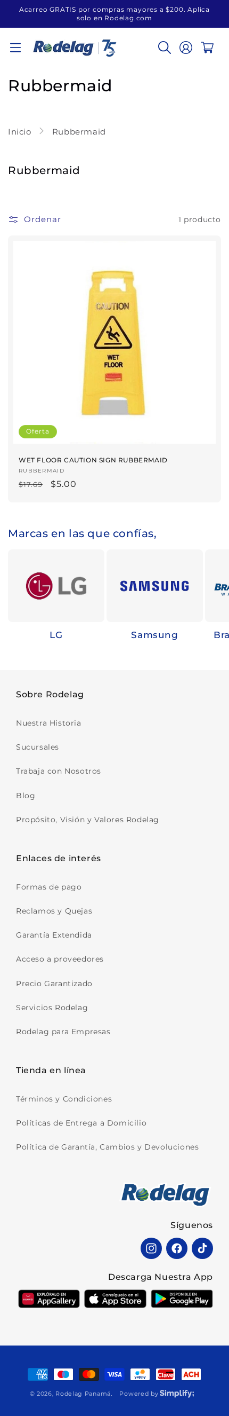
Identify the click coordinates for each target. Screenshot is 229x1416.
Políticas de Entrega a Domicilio (81, 1123)
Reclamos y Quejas (54, 911)
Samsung (154, 635)
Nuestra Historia (48, 723)
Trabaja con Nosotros (58, 771)
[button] (15, 47)
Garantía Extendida (54, 935)
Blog (25, 795)
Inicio (21, 132)
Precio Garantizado (54, 983)
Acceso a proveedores (60, 959)
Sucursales (37, 747)
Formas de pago (48, 887)
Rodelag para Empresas (63, 1031)
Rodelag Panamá (83, 1393)
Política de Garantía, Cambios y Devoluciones (107, 1147)
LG (56, 635)
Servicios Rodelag (52, 1007)
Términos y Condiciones (64, 1099)
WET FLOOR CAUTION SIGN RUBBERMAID (93, 460)
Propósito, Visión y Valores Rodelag (87, 819)
